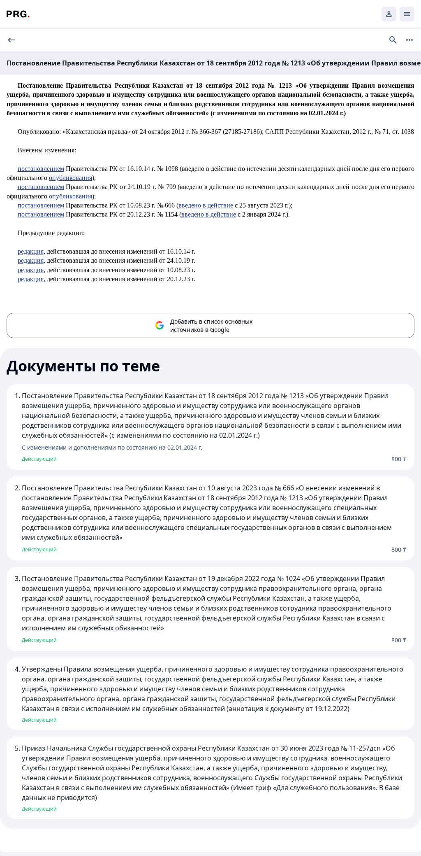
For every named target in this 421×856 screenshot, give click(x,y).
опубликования (70, 177)
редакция (31, 251)
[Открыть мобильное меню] (407, 14)
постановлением (41, 168)
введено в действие (205, 205)
